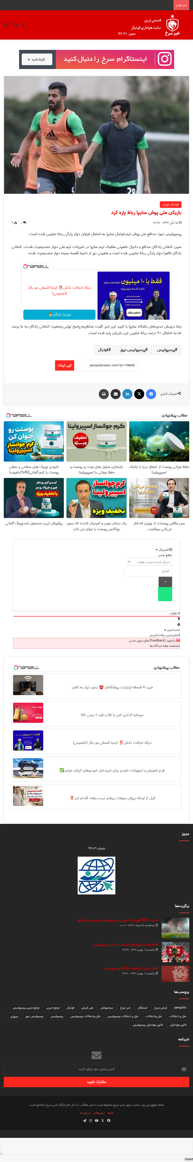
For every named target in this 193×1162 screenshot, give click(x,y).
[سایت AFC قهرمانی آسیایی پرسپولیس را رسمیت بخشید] (175, 928)
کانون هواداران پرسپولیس (148, 1024)
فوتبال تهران (171, 204)
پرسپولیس (166, 349)
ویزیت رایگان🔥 (59, 314)
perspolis (180, 1007)
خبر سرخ (125, 1007)
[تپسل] (25, 266)
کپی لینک (65, 365)
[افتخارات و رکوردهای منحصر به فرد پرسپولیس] (175, 952)
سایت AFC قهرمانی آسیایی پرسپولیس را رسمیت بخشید (117, 920)
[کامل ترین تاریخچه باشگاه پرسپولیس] (175, 974)
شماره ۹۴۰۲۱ (96, 848)
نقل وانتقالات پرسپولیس (85, 1016)
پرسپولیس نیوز (132, 349)
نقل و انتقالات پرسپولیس (123, 1016)
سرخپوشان (107, 1007)
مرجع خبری (53, 1007)
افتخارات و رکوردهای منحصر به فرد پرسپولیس (125, 945)
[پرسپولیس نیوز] (153, 25)
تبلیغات (98, 1113)
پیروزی (14, 1016)
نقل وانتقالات (154, 1016)
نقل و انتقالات (177, 1016)
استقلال (142, 1007)
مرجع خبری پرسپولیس (26, 1007)
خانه (110, 1113)
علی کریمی (87, 1007)
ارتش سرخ (160, 1007)
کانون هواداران (178, 1024)
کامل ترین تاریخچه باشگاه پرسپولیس (131, 968)
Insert (189, 1159)
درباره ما (85, 1113)
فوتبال (103, 349)
